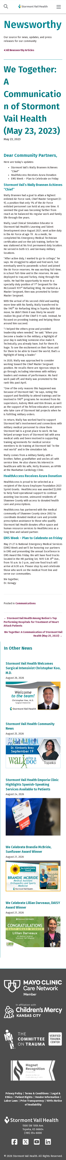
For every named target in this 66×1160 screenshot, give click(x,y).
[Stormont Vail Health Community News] (33, 746)
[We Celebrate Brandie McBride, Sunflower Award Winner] (33, 869)
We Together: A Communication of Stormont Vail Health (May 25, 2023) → (33, 634)
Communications (25, 603)
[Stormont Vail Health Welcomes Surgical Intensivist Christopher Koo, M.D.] (33, 688)
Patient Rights (24, 1097)
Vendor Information (47, 1097)
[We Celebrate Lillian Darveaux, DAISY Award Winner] (33, 925)
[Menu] (58, 7)
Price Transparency (32, 1100)
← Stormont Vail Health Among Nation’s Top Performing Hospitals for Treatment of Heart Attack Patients (31, 622)
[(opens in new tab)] (33, 987)
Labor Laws (11, 1100)
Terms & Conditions (37, 1093)
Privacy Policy (14, 1093)
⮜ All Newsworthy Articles (19, 50)
